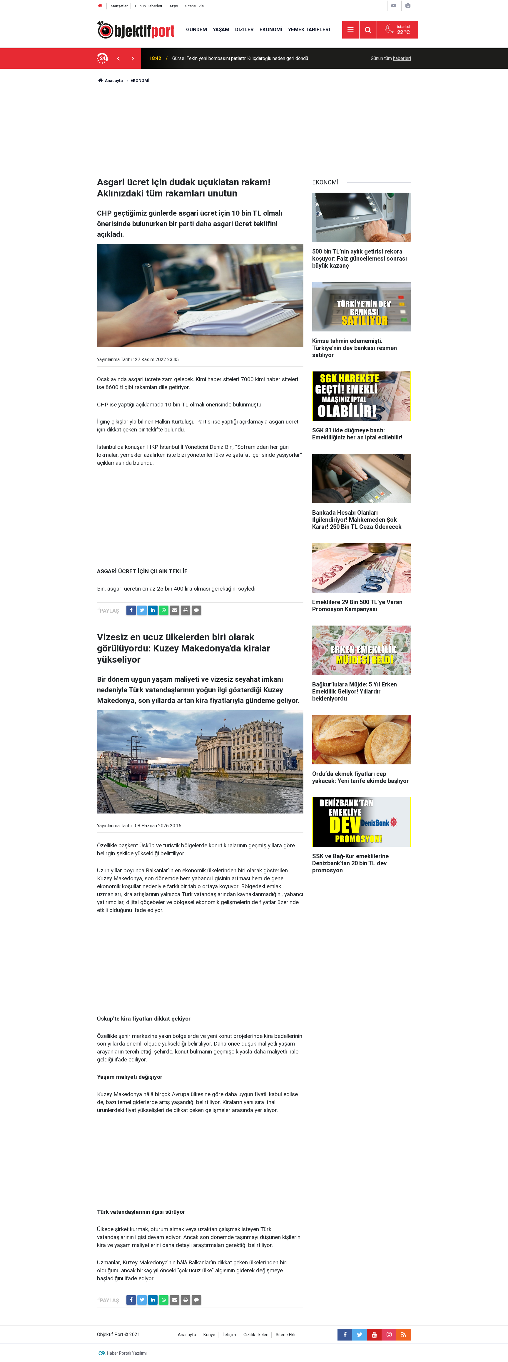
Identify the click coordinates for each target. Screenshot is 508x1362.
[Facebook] (131, 610)
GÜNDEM (196, 29)
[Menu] (350, 30)
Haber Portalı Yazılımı (127, 1353)
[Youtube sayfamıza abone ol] (374, 1335)
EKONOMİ (271, 29)
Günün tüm (391, 58)
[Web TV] (393, 6)
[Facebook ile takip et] (344, 1335)
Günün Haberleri (148, 6)
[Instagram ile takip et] (389, 1335)
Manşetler (119, 6)
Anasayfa (187, 1334)
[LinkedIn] (153, 610)
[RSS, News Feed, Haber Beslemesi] (403, 1335)
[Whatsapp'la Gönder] (163, 610)
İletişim (229, 1334)
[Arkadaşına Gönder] (174, 610)
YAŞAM (221, 29)
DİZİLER (244, 29)
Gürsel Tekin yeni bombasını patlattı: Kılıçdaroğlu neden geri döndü (240, 58)
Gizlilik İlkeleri (255, 1334)
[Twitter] (142, 610)
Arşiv (173, 6)
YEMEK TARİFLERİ (309, 29)
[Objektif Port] (135, 29)
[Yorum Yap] (196, 610)
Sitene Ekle (194, 6)
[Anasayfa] (100, 6)
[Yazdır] (185, 610)
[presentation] (118, 58)
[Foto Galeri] (408, 6)
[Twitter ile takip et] (359, 1335)
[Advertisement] (254, 128)
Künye (209, 1334)
